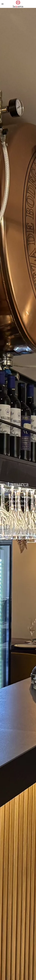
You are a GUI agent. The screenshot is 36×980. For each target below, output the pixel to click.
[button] (3, 4)
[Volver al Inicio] (18, 4)
